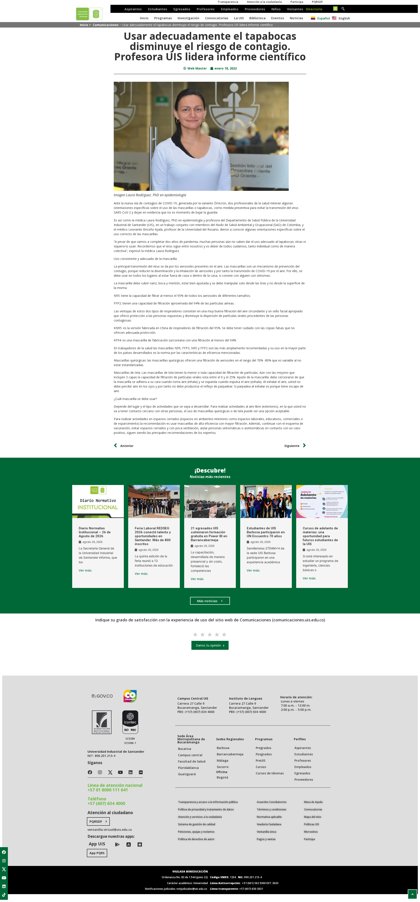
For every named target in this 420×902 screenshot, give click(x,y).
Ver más (85, 570)
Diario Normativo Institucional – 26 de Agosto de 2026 (95, 532)
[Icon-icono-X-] (4, 869)
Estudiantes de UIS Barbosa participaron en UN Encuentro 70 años (266, 532)
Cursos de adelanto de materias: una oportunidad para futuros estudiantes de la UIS (320, 536)
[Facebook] (4, 852)
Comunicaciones (106, 25)
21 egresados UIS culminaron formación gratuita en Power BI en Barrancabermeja (209, 534)
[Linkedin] (4, 886)
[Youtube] (4, 878)
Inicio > (86, 25)
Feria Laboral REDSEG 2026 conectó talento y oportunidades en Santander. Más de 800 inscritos (153, 536)
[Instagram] (4, 861)
